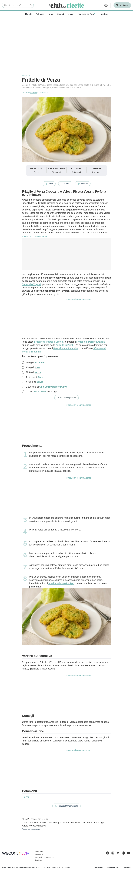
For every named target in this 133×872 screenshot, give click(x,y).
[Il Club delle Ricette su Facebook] (107, 853)
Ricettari (104, 14)
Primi (50, 14)
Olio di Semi (39, 391)
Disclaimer (127, 868)
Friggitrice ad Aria (85, 14)
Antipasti (40, 14)
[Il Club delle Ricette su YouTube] (128, 853)
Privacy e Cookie (113, 868)
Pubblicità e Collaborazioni (44, 857)
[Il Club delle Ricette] (66, 5)
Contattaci (38, 860)
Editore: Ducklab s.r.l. (29, 868)
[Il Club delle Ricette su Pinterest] (123, 853)
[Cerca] (31, 5)
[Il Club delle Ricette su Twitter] (118, 853)
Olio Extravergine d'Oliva (53, 386)
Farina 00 (40, 362)
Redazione (39, 854)
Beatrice (33, 93)
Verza (38, 372)
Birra (37, 367)
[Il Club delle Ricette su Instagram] (113, 853)
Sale (40, 377)
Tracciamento (98, 868)
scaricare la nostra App (61, 583)
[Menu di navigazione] (3, 14)
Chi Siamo (39, 851)
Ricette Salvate (122, 5)
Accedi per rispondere (31, 829)
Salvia (39, 382)
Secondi (60, 14)
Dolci (70, 14)
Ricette (28, 14)
